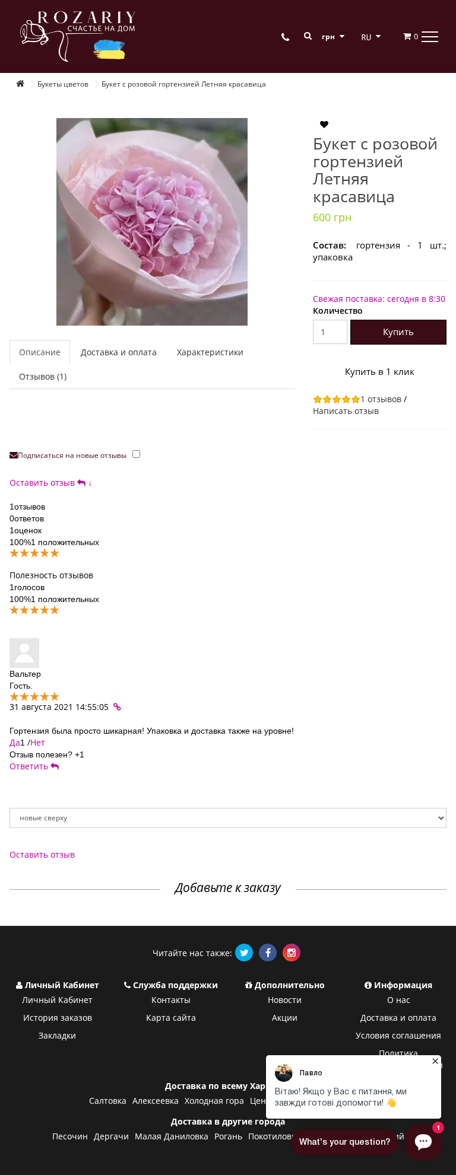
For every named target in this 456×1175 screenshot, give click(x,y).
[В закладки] (324, 125)
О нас (398, 999)
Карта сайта (171, 1017)
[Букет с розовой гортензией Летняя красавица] (152, 222)
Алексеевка (155, 1100)
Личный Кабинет (57, 999)
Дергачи (111, 1136)
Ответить (30, 766)
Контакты (171, 999)
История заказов (57, 1017)
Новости (285, 999)
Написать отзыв (346, 410)
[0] (400, 36)
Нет (37, 742)
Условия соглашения (398, 1035)
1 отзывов (380, 399)
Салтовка (107, 1100)
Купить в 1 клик (379, 371)
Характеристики (210, 352)
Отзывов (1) (42, 376)
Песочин (70, 1136)
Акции (284, 1017)
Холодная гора (214, 1100)
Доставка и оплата (119, 352)
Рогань (228, 1136)
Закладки (57, 1035)
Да (15, 742)
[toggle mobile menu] (430, 36)
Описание (40, 352)
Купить (398, 331)
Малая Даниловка (171, 1136)
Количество (338, 310)
